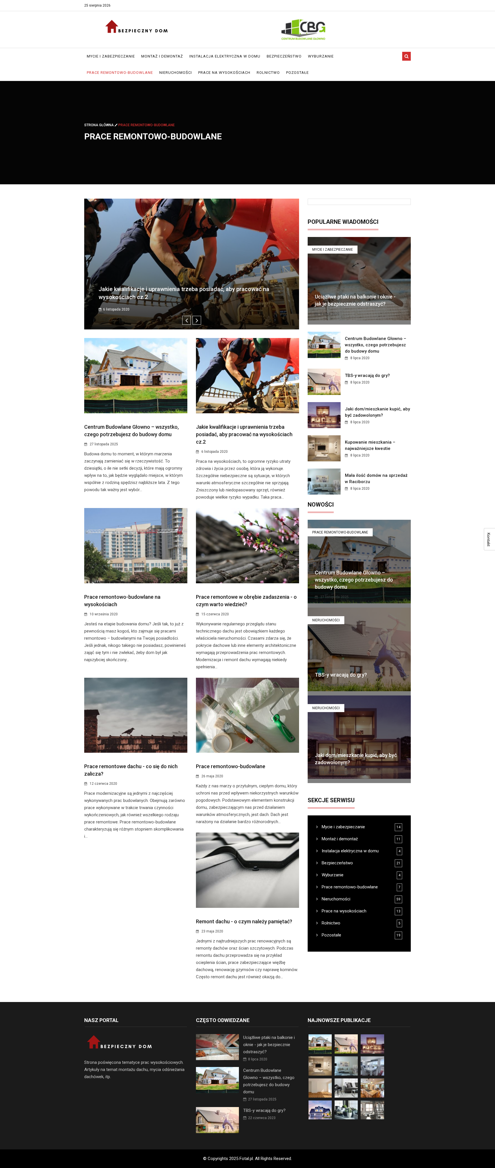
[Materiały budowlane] (303, 29)
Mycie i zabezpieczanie (111, 56)
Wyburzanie (321, 56)
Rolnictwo (268, 72)
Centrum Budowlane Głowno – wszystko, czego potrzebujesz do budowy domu (375, 345)
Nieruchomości (175, 72)
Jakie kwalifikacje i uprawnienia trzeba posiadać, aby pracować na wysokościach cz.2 (244, 434)
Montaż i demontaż (162, 56)
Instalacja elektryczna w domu (224, 56)
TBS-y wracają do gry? (367, 375)
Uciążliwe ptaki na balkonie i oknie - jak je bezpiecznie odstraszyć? (269, 1044)
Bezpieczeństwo (284, 56)
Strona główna (99, 125)
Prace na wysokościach (224, 72)
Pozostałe (297, 72)
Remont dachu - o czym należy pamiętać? (244, 921)
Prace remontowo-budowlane (120, 72)
